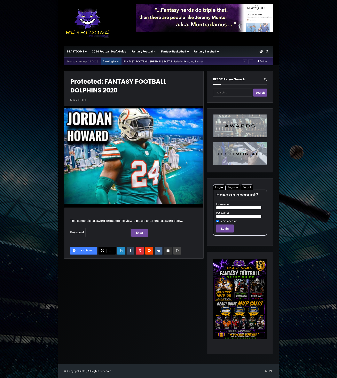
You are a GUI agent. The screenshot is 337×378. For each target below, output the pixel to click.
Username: (223, 204)
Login (219, 187)
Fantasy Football (142, 51)
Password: (77, 232)
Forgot (247, 187)
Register (233, 187)
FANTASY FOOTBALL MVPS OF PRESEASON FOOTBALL (157, 61)
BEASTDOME (75, 51)
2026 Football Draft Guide (109, 51)
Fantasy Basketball (173, 51)
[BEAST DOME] (87, 23)
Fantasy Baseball (205, 51)
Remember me (228, 221)
